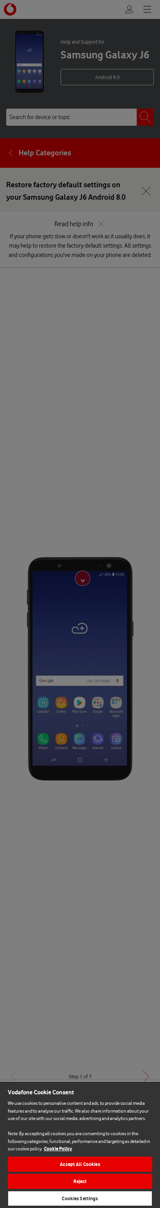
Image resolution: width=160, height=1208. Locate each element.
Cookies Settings (80, 1198)
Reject (80, 1181)
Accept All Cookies (80, 1164)
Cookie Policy (58, 1149)
